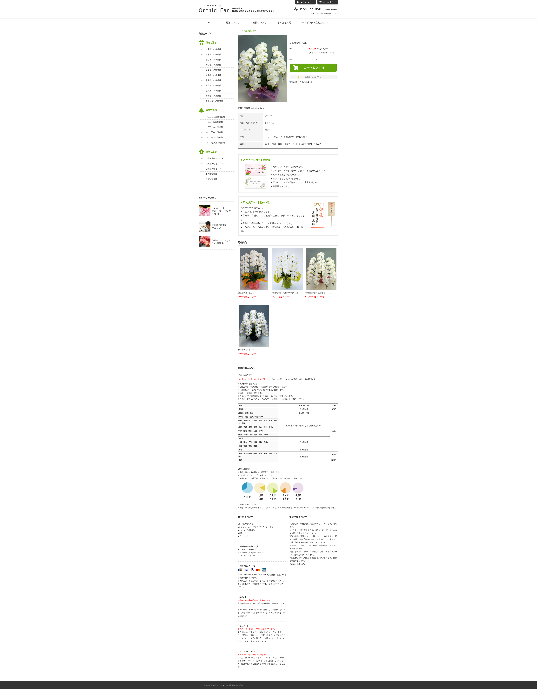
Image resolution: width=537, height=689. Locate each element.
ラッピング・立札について (315, 22)
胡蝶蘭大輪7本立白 (246, 350)
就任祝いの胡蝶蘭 (213, 60)
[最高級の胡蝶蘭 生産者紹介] (213, 231)
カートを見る (328, 2)
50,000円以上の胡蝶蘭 (215, 143)
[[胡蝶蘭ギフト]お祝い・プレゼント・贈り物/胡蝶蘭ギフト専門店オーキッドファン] (236, 12)
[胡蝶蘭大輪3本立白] (254, 269)
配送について (232, 22)
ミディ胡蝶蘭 (211, 179)
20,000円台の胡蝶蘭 (214, 127)
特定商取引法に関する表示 (234, 685)
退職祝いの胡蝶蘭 (213, 86)
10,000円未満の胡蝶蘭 (215, 117)
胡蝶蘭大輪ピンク (213, 169)
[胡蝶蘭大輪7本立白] (254, 326)
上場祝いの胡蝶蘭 (213, 80)
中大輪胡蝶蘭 (211, 174)
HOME (211, 22)
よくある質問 (284, 22)
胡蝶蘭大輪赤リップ (214, 164)
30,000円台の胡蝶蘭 (214, 132)
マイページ (305, 2)
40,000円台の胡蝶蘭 (214, 137)
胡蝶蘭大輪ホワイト (251, 31)
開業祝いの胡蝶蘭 (213, 55)
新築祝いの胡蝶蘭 (213, 70)
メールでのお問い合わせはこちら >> (324, 14)
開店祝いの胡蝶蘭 (213, 49)
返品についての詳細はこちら (302, 82)
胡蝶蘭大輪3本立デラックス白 (284, 293)
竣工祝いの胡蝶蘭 (213, 75)
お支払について (258, 22)
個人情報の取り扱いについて (213, 685)
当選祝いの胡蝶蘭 (213, 96)
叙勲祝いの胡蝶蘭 (213, 91)
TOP (239, 31)
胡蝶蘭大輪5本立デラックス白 (318, 293)
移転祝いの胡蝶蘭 (213, 65)
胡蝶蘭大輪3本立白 (246, 293)
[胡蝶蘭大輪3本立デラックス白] (287, 269)
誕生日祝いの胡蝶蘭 (214, 101)
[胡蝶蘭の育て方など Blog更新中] (215, 246)
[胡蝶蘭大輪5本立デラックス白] (321, 269)
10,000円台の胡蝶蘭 (214, 122)
